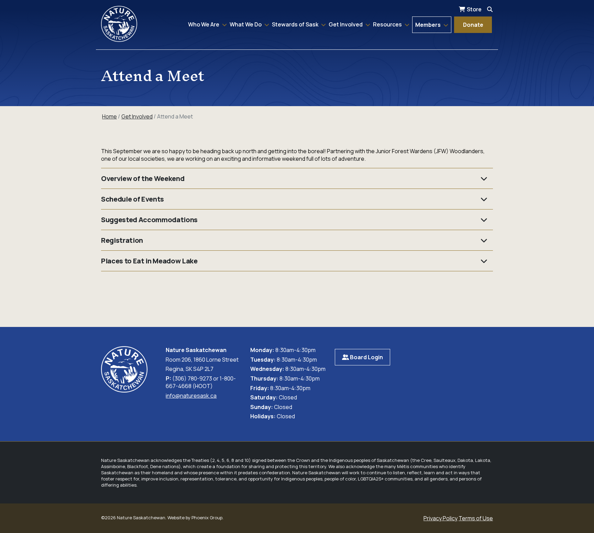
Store (474, 9)
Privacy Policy (441, 518)
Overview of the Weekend (142, 178)
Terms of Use (476, 518)
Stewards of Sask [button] (295, 24)
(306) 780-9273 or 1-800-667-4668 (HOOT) (201, 382)
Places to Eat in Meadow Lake (149, 260)
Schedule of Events (132, 199)
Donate (473, 25)
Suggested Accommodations (149, 219)
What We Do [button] (246, 24)
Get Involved (137, 116)
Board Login (366, 357)
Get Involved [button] (346, 24)
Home (109, 116)
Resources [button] (388, 24)
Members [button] (428, 25)
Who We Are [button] (204, 24)
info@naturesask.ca (191, 395)
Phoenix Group (206, 517)
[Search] (490, 9)
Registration (122, 240)
